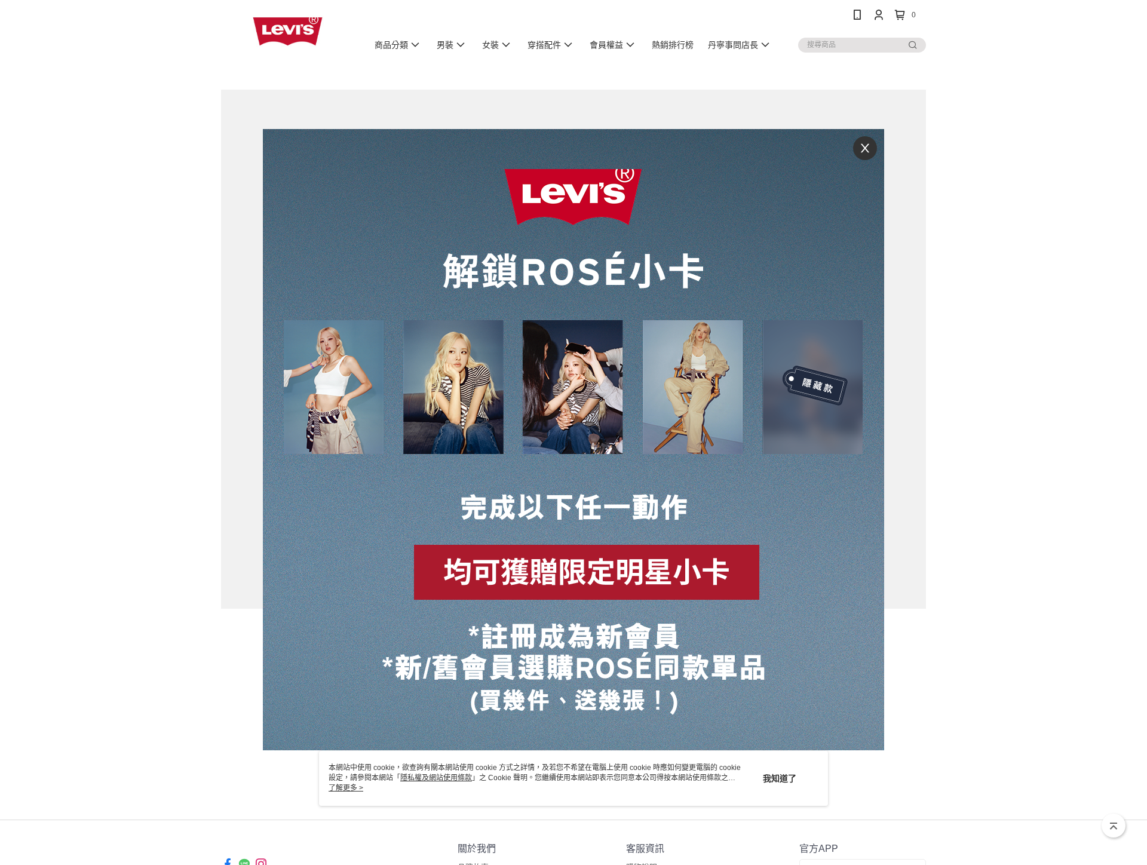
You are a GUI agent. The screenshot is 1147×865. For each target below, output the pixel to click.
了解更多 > (346, 788)
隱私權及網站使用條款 (436, 778)
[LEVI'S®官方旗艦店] (287, 31)
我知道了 (779, 778)
